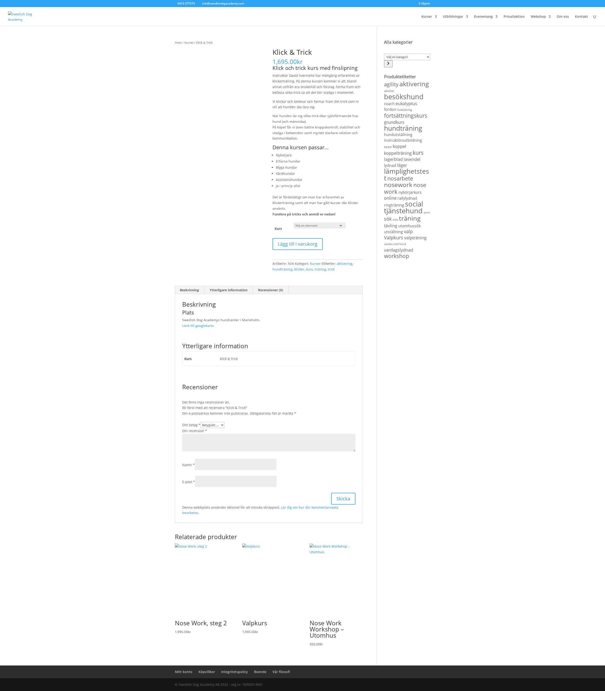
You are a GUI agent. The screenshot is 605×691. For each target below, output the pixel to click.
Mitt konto (183, 672)
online (390, 198)
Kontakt (581, 17)
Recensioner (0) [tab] (270, 290)
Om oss (563, 17)
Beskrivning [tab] (189, 290)
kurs (309, 269)
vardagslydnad (398, 250)
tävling (390, 225)
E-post (188, 482)
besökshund (404, 96)
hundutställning (398, 134)
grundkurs (394, 122)
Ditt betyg (191, 425)
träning (320, 269)
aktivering (344, 263)
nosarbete (400, 178)
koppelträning (398, 153)
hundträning (282, 269)
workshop (396, 256)
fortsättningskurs (405, 115)
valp (408, 231)
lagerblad (393, 159)
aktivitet (389, 91)
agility (391, 84)
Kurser (426, 17)
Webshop (538, 17)
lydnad (390, 165)
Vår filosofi (281, 672)
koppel (399, 146)
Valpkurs (393, 237)
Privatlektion (514, 17)
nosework (398, 184)
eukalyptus (406, 103)
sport (427, 212)
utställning (393, 231)
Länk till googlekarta (198, 325)
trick (331, 269)
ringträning (394, 205)
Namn (188, 465)
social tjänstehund (403, 207)
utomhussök (409, 225)
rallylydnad (407, 198)
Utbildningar (453, 17)
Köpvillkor (207, 672)
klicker (299, 269)
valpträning (415, 237)
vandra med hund (395, 244)
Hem (178, 42)
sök (388, 218)
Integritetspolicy (234, 672)
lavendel (412, 159)
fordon (390, 109)
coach (389, 103)
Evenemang (483, 17)
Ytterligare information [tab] (228, 290)
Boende (260, 672)
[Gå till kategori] (388, 63)
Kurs (278, 228)
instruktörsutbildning (403, 140)
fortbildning (404, 110)
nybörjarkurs (410, 192)
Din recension (194, 431)
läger (402, 165)
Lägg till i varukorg (297, 244)
